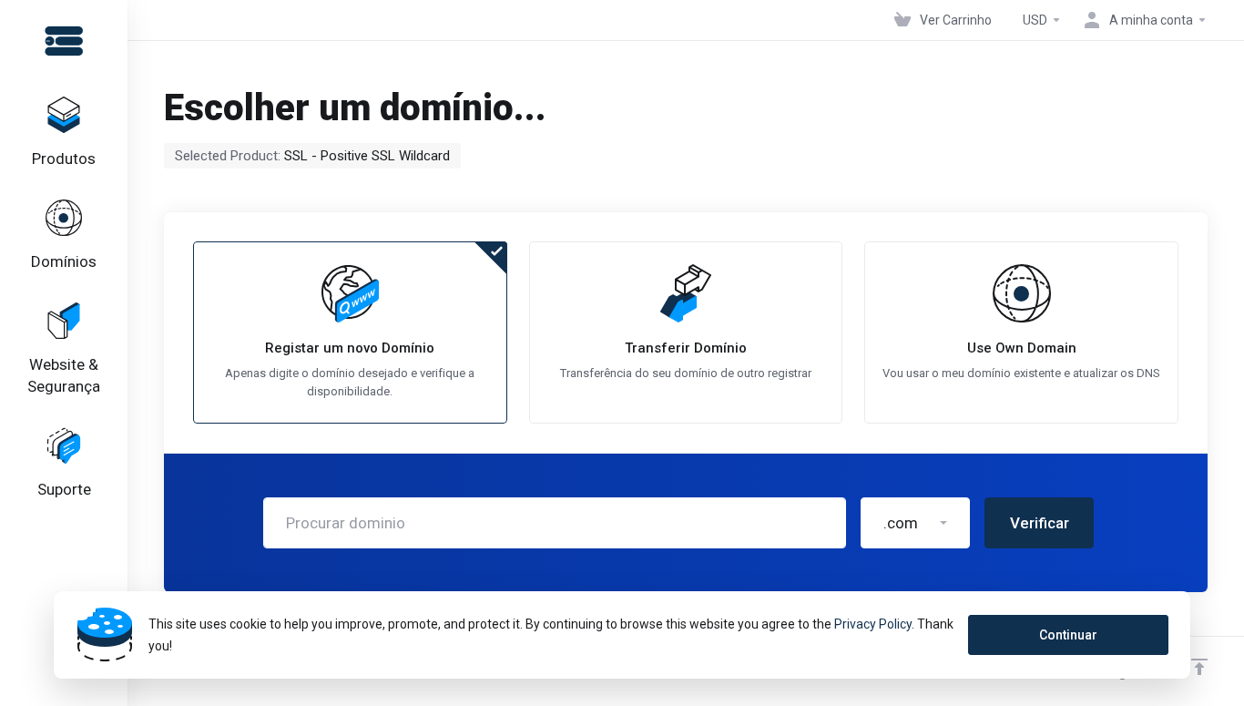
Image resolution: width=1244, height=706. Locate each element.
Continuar (1068, 635)
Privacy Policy (873, 624)
